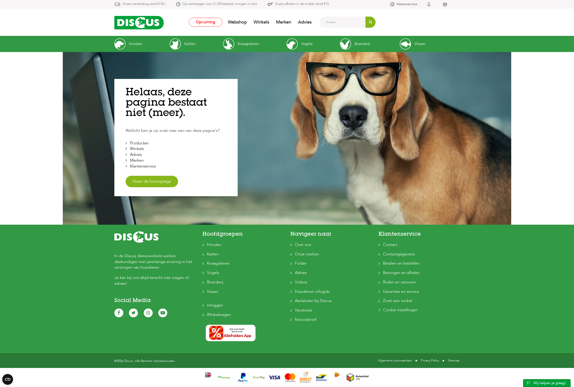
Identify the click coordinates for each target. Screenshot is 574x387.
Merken (283, 22)
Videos (301, 282)
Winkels (261, 22)
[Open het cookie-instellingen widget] (7, 379)
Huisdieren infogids (312, 291)
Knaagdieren (218, 263)
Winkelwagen (219, 314)
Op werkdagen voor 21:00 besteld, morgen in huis (220, 4)
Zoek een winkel (397, 301)
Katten (213, 254)
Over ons (303, 245)
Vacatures (303, 310)
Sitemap (454, 360)
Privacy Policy (430, 360)
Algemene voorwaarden (395, 360)
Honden (214, 245)
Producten (139, 143)
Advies (305, 22)
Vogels (213, 273)
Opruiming (205, 22)
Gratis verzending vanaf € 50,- (144, 4)
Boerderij (215, 282)
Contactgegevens (399, 254)
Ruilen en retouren (399, 282)
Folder (301, 263)
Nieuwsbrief (305, 319)
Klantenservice (407, 4)
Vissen (212, 291)
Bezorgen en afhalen (401, 273)
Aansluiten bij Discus (313, 301)
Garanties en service (401, 291)
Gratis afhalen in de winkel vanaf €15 (302, 4)
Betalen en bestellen (401, 263)
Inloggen (215, 305)
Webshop (237, 22)
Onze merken (307, 254)
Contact (390, 245)
